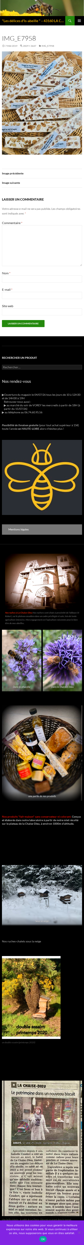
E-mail (7, 289)
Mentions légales (18, 529)
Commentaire (12, 223)
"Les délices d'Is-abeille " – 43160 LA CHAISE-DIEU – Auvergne (33, 21)
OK (43, 1239)
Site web (7, 306)
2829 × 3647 (29, 45)
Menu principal (79, 20)
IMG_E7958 (48, 45)
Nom (6, 273)
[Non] (79, 1233)
